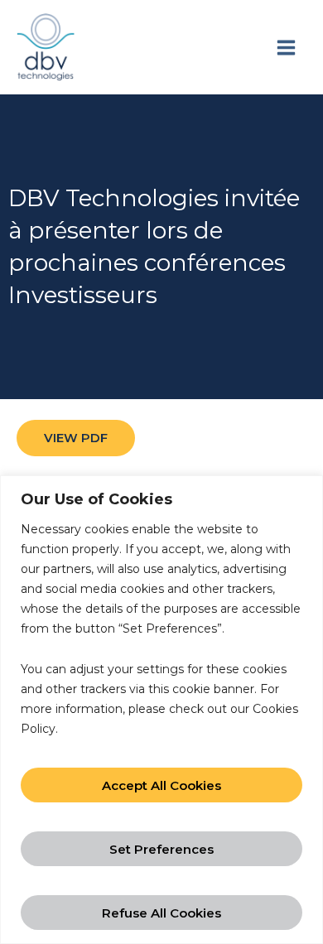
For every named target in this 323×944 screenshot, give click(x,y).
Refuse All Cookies (161, 913)
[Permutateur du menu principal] (285, 47)
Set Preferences (161, 849)
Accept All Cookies (161, 785)
